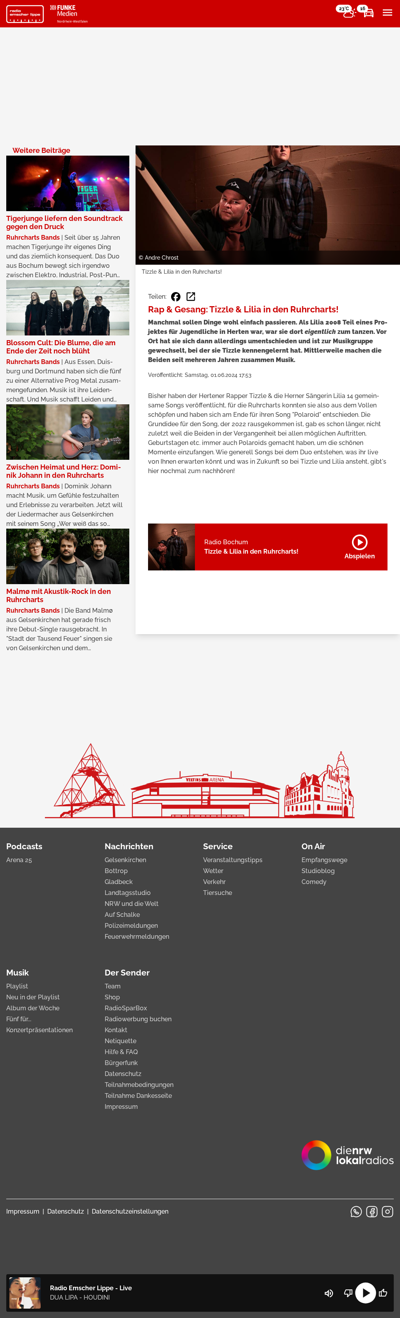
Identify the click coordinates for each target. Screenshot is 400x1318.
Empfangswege (324, 860)
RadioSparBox (126, 1008)
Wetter (213, 871)
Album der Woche (32, 1008)
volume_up (328, 1293)
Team (113, 986)
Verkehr (214, 882)
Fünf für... (18, 1019)
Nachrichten (129, 846)
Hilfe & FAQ (121, 1052)
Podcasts (24, 846)
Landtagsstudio (128, 893)
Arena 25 (19, 860)
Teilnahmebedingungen (139, 1084)
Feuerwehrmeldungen (137, 936)
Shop (112, 997)
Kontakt (116, 1030)
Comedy (314, 882)
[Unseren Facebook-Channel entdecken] (372, 1211)
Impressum (121, 1106)
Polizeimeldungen (131, 925)
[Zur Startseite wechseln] (25, 14)
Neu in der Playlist (33, 997)
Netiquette (120, 1041)
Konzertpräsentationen (39, 1030)
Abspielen (360, 545)
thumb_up (383, 1293)
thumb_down (348, 1293)
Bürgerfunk (121, 1063)
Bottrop (116, 871)
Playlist (17, 986)
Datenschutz (123, 1074)
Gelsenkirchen (125, 860)
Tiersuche (217, 893)
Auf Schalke (122, 914)
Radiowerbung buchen (138, 1019)
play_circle (365, 1292)
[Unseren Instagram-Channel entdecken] (387, 1211)
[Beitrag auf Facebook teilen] (175, 296)
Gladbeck (119, 882)
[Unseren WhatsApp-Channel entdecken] (356, 1211)
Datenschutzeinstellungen (130, 1211)
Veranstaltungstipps (232, 860)
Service (218, 846)
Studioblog (318, 871)
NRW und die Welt (132, 903)
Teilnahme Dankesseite (138, 1095)
